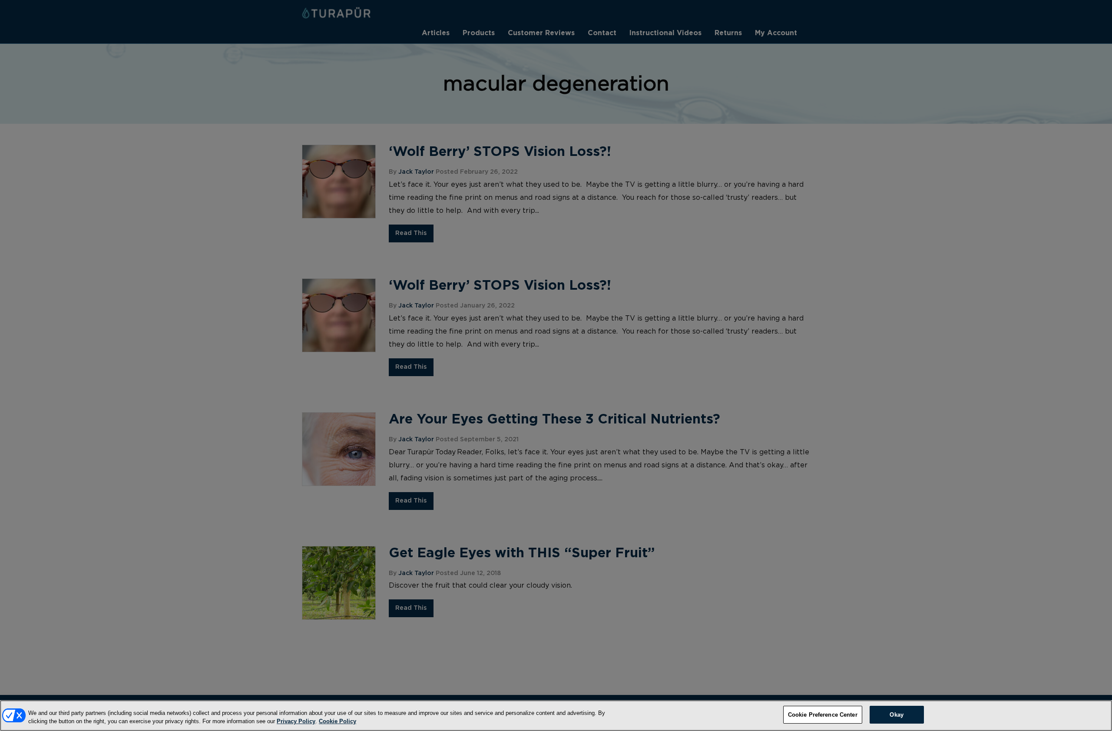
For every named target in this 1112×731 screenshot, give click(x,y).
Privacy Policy (296, 721)
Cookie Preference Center (822, 714)
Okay (897, 714)
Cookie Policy (337, 721)
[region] (556, 715)
